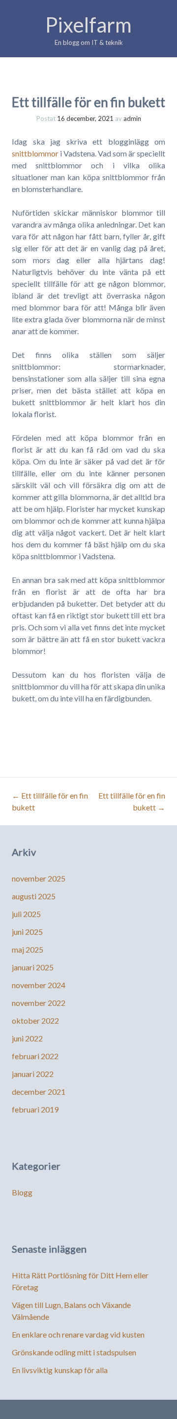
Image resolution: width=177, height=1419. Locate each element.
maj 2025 (27, 949)
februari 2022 (35, 1056)
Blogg (22, 1192)
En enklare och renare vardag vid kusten (78, 1334)
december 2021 (38, 1091)
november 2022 (38, 1002)
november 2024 (38, 985)
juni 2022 (27, 1038)
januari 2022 (33, 1073)
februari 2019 (35, 1109)
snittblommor (35, 153)
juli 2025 (26, 914)
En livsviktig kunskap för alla (60, 1370)
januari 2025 (33, 967)
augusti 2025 (34, 896)
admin (132, 118)
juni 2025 (27, 931)
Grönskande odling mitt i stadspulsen (74, 1352)
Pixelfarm (88, 24)
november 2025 (38, 878)
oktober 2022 (35, 1020)
